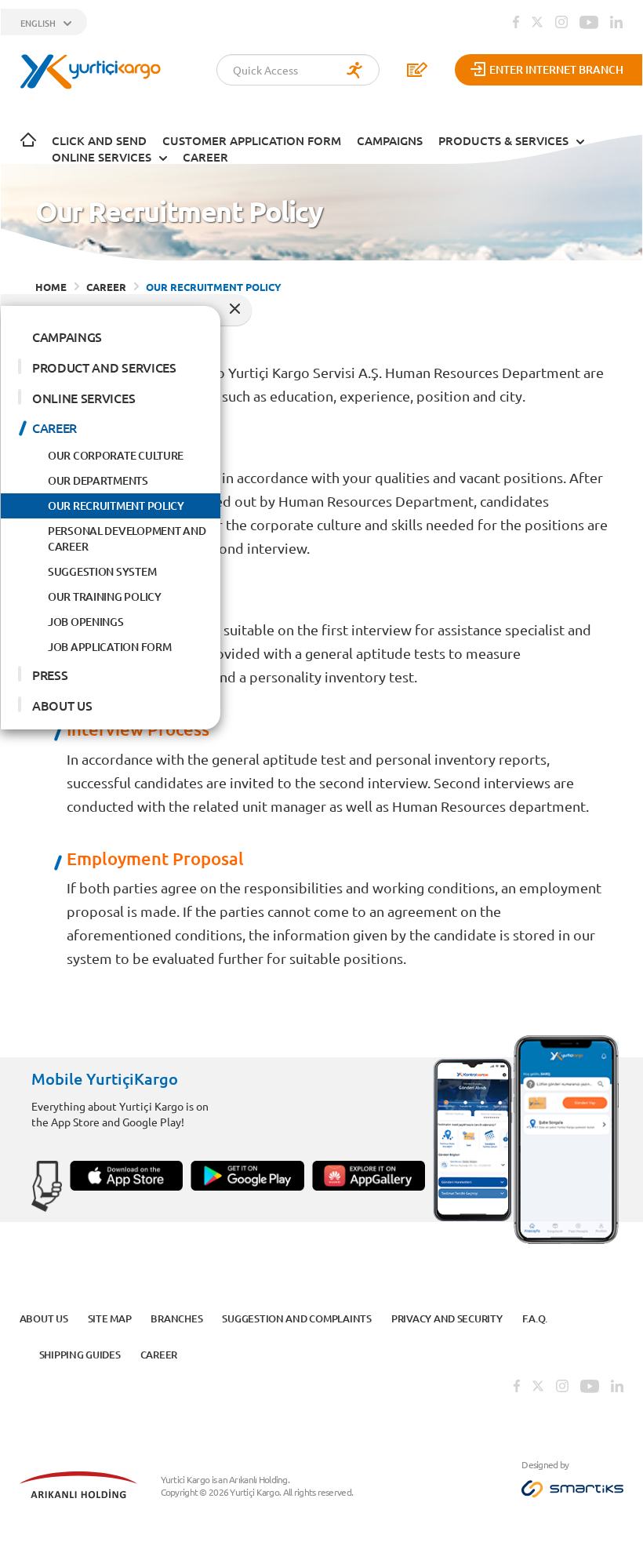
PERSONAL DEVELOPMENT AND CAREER (126, 538)
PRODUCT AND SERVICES (104, 367)
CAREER (205, 157)
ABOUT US (62, 705)
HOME (51, 286)
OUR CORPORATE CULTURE (115, 455)
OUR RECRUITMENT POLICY (116, 505)
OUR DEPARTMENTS (98, 480)
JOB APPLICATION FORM (109, 646)
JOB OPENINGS (86, 621)
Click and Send (99, 140)
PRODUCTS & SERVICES (503, 140)
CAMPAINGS (67, 336)
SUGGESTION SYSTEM (102, 571)
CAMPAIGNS (390, 140)
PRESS (49, 674)
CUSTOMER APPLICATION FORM (251, 140)
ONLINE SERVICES (101, 157)
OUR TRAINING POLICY (105, 596)
